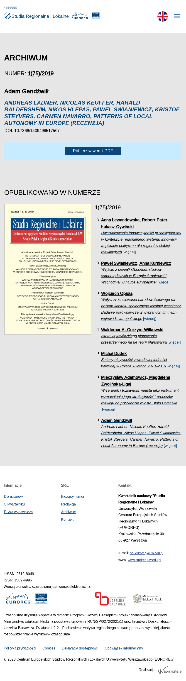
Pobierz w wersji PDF (93, 150)
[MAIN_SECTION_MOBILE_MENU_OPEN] (177, 16)
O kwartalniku (14, 504)
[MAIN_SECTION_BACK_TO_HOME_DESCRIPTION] (172, 667)
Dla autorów (13, 496)
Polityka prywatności (20, 648)
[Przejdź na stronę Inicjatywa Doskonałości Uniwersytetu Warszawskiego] (110, 600)
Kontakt (67, 519)
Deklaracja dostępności (80, 648)
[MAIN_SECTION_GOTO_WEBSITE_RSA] (95, 16)
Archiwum (68, 512)
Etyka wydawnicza (18, 512)
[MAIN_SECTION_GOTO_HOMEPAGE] (30, 13)
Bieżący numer (72, 496)
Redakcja (68, 504)
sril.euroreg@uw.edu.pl (146, 553)
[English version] (162, 17)
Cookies (48, 648)
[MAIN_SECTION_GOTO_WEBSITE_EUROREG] (80, 16)
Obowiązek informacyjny (124, 648)
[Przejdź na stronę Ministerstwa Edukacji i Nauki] (147, 600)
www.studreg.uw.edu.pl (144, 560)
